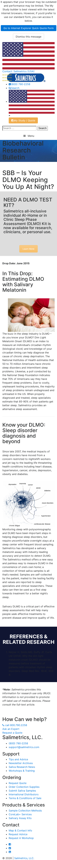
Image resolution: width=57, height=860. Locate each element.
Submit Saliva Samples (22, 790)
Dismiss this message (28, 36)
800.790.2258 (16, 725)
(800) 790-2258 (20, 84)
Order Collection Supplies (24, 786)
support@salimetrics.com (24, 747)
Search (15, 88)
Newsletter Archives (21, 763)
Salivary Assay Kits (20, 818)
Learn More (28, 248)
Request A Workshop (21, 838)
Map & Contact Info (20, 830)
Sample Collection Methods (25, 810)
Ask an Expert (10, 728)
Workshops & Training (22, 770)
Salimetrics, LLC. (24, 858)
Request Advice (18, 834)
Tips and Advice (18, 759)
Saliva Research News (22, 766)
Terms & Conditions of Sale (25, 798)
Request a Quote (12, 732)
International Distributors (23, 794)
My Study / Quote (24, 120)
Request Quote (17, 783)
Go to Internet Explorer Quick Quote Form (28, 28)
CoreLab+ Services (20, 814)
